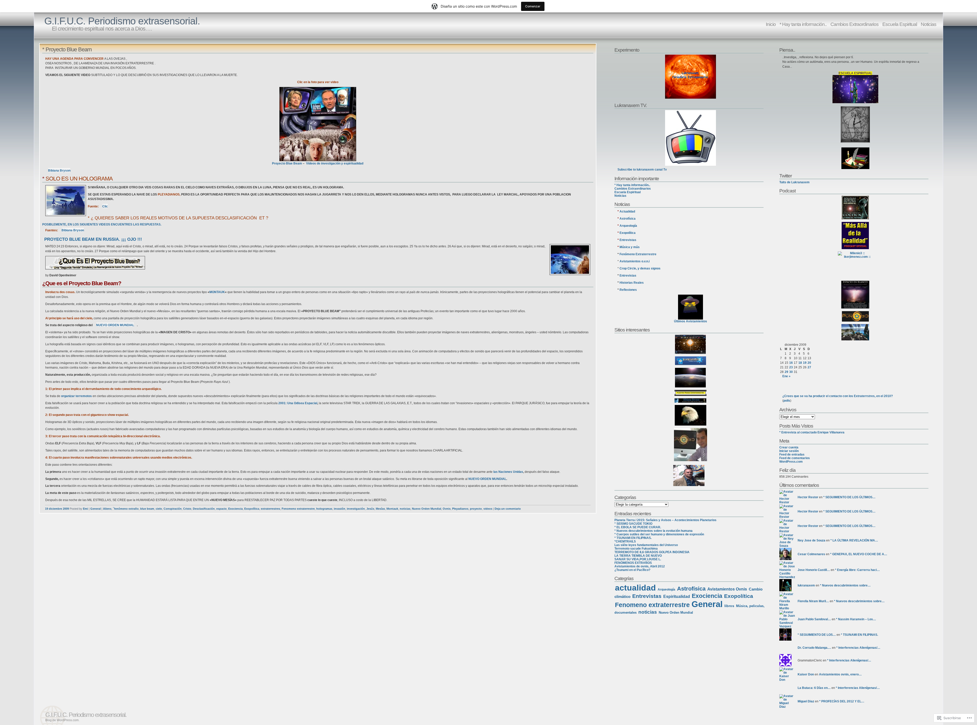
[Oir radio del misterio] (855, 207)
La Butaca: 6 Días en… (814, 688)
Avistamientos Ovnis (727, 589)
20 (809, 363)
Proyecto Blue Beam (287, 163)
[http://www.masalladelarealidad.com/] (855, 235)
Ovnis (447, 508)
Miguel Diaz (806, 701)
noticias (405, 508)
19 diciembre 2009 (57, 508)
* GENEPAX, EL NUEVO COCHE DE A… (858, 554)
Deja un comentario (508, 508)
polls (786, 400)
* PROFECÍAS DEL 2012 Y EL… (841, 701)
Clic (105, 206)
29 (786, 372)
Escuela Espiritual (899, 24)
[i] (855, 316)
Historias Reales (632, 282)
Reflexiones (628, 290)
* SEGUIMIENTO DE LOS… (817, 635)
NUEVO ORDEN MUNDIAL (487, 479)
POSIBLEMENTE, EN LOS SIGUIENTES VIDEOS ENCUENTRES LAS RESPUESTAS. (101, 224)
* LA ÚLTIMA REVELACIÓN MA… (854, 540)
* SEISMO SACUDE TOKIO (633, 523)
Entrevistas (628, 240)
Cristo (187, 508)
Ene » (786, 376)
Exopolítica (251, 508)
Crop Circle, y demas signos (640, 268)
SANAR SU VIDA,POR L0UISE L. (637, 559)
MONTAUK (217, 292)
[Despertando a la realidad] (690, 415)
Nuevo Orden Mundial (426, 508)
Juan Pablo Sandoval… (814, 619)
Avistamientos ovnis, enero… (840, 674)
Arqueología (628, 226)
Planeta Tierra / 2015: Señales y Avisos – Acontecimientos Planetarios (665, 520)
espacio (221, 508)
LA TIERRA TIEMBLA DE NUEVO (638, 555)
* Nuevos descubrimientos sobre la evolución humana (653, 531)
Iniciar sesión (789, 451)
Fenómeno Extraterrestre (638, 254)
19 (805, 363)
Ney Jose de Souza (811, 540)
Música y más (630, 247)
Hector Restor (808, 497)
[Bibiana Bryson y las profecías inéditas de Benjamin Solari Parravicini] (855, 124)
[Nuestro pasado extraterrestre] (690, 377)
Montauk (392, 508)
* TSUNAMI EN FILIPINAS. (633, 538)
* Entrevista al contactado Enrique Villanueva (811, 432)
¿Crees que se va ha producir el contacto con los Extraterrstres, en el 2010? (837, 396)
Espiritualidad (676, 596)
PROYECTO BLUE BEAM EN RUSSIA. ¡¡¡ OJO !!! (93, 239)
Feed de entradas (791, 454)
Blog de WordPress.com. (62, 720)
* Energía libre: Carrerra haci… (857, 570)
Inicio (771, 24)
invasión (339, 508)
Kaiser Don (806, 674)
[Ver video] (317, 124)
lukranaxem (806, 585)
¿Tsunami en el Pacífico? (632, 570)
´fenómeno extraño (126, 508)
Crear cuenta (788, 447)
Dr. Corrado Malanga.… (814, 648)
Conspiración (173, 508)
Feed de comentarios (794, 458)
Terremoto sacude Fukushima (636, 548)
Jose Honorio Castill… (814, 570)
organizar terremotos (76, 396)
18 (800, 363)
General (95, 508)
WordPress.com (791, 461)
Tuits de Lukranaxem (794, 182)
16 (791, 363)
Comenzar (532, 6)
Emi (85, 508)
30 (791, 372)
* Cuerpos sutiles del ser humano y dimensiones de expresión (659, 534)
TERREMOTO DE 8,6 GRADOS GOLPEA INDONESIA (651, 552)
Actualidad (627, 211)
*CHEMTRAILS (625, 541)
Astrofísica (628, 218)
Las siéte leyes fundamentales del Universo (646, 545)
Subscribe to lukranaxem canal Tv (642, 169)
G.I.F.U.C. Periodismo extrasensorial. (122, 21)
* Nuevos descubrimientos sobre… (845, 585)
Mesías (380, 508)
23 (791, 367)
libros (729, 606)
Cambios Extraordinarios (854, 24)
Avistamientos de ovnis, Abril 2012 (639, 566)
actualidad (635, 587)
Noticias (928, 24)
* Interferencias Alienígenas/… (858, 648)
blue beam (147, 508)
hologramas (324, 508)
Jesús (370, 508)
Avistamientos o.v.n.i (635, 261)
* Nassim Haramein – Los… (856, 619)
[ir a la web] (688, 475)
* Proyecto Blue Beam (67, 49)
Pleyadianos (460, 508)
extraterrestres (270, 508)
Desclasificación (204, 508)
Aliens (107, 508)
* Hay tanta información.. (803, 24)
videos (487, 508)
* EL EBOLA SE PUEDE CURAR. (637, 527)
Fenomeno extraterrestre (298, 508)
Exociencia (235, 508)
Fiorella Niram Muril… (813, 601)
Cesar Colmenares (811, 554)
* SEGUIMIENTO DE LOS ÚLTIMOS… (849, 497)
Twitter (785, 175)
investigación (356, 508)
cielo (159, 508)
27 (809, 367)
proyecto (476, 508)
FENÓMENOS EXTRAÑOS (633, 563)
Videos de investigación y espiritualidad (334, 163)
